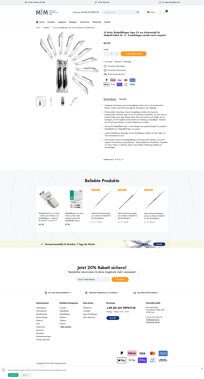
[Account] (160, 12)
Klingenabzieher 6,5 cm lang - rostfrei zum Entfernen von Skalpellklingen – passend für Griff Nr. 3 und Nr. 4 (49, 217)
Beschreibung (110, 99)
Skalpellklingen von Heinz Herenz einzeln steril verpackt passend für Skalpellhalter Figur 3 (74, 217)
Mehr (65, 370)
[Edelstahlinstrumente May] (46, 12)
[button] (152, 12)
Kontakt (113, 318)
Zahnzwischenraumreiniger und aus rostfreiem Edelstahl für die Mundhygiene (154, 216)
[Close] (202, 368)
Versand (122, 99)
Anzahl (106, 49)
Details (159, 244)
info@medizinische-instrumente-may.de (153, 321)
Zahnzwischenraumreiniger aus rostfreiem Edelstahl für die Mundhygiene (101, 215)
